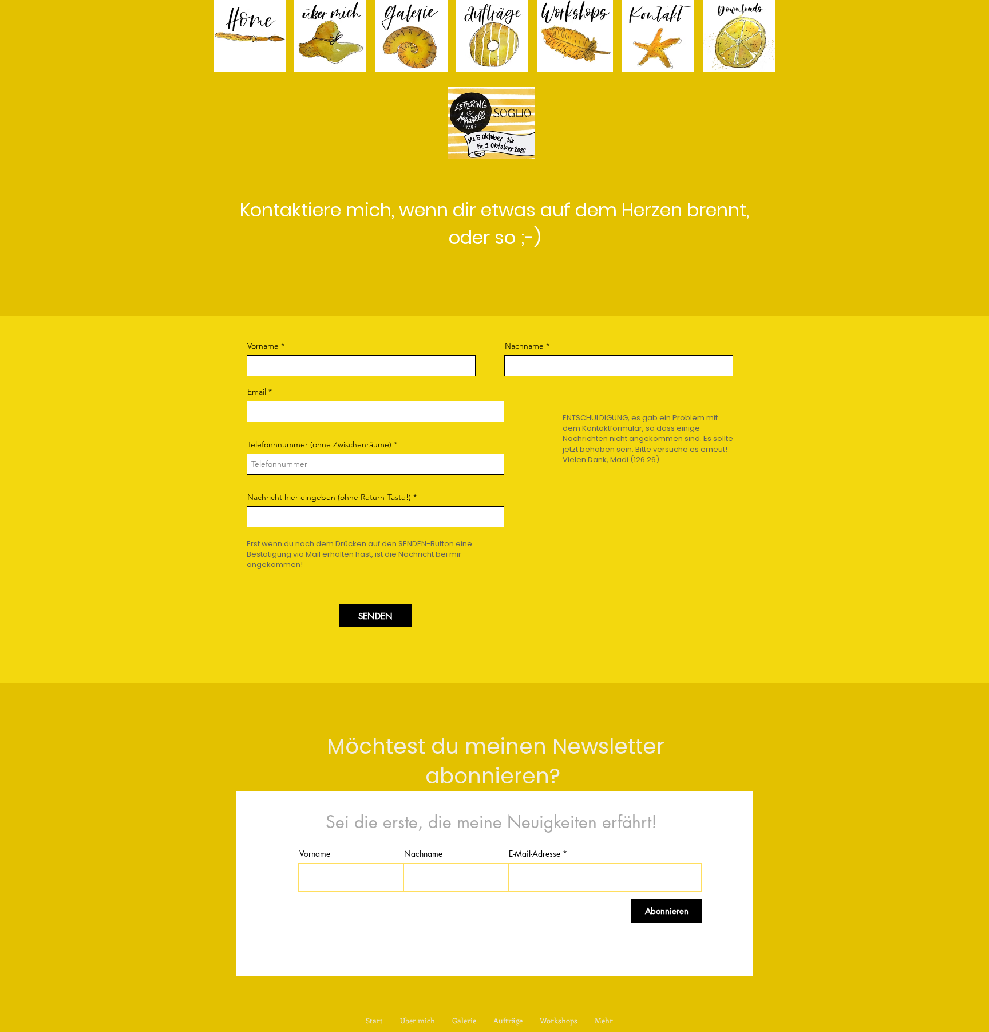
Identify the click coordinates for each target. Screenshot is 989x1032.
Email (256, 392)
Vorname (263, 346)
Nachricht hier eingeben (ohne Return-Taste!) (329, 497)
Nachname (524, 346)
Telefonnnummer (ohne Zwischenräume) (319, 444)
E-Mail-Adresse (534, 854)
